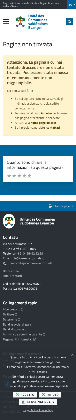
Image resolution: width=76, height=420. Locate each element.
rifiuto (54, 394)
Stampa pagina (63, 206)
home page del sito (44, 122)
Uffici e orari (11, 271)
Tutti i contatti (12, 275)
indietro (46, 113)
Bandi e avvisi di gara (17, 324)
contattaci (53, 127)
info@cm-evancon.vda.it (28, 258)
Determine (11, 319)
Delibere (10, 314)
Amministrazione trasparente (24, 334)
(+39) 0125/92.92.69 (29, 253)
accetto (29, 394)
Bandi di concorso (14, 329)
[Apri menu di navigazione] (6, 21)
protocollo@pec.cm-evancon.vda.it (32, 263)
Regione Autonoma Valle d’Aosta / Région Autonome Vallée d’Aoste (31, 4)
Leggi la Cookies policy (38, 410)
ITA (70, 4)
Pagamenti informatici (19, 339)
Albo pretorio (13, 309)
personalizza (42, 401)
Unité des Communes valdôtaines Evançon (37, 221)
